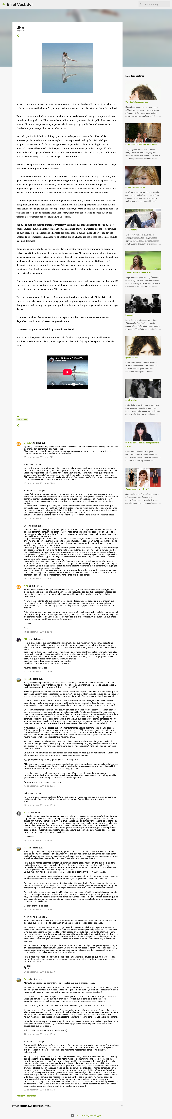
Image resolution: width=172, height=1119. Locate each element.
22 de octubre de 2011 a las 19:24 (39, 1090)
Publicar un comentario (27, 1096)
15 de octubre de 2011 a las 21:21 (39, 457)
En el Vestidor (20, 4)
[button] (18, 36)
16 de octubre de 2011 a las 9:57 (39, 632)
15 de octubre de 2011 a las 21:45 (39, 483)
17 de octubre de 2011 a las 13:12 (39, 671)
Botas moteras (131, 230)
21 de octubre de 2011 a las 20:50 (39, 972)
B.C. (25, 812)
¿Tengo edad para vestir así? (137, 489)
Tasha (27, 679)
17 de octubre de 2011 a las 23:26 (39, 786)
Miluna (27, 639)
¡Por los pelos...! (131, 400)
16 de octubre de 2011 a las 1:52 (39, 518)
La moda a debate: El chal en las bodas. (141, 145)
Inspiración (129, 315)
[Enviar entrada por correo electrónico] (18, 417)
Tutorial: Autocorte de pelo (136, 102)
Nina (26, 586)
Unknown (28, 443)
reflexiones (22, 419)
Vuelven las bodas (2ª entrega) (138, 272)
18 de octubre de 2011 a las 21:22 (39, 909)
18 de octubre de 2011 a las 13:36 (39, 805)
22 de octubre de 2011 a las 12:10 (39, 1034)
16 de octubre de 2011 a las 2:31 (39, 578)
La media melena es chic (135, 187)
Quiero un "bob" (132, 358)
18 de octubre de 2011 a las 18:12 (39, 840)
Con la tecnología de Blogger (87, 1115)
